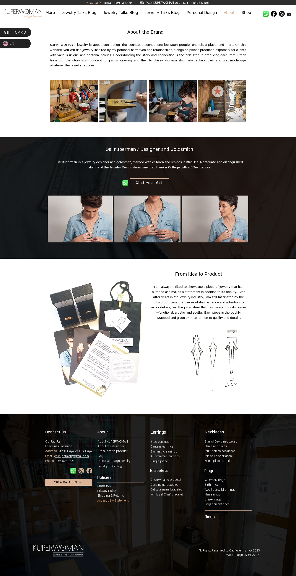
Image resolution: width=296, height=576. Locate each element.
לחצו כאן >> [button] (93, 3)
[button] (246, 13)
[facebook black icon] (274, 14)
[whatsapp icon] (266, 14)
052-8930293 (65, 461)
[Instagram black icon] (282, 14)
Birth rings (211, 485)
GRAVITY (254, 555)
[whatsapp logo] (125, 183)
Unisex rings (213, 499)
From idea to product (112, 451)
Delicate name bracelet (166, 489)
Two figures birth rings (220, 490)
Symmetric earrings (164, 451)
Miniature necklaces (218, 456)
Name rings (212, 494)
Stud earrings (160, 442)
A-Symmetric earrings (165, 456)
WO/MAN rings (215, 480)
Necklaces (214, 432)
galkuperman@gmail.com (71, 456)
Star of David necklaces (221, 441)
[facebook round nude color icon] (89, 471)
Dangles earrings (162, 446)
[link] (289, 13)
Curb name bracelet (164, 485)
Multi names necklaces (220, 451)
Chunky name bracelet (165, 480)
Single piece (159, 461)
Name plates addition (219, 461)
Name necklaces (216, 446)
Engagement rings (217, 504)
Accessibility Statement (112, 501)
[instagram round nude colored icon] (81, 471)
